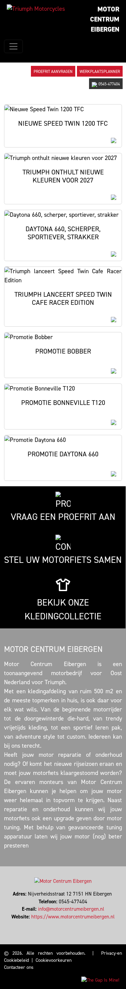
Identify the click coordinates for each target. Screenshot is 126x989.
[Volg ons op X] (61, 924)
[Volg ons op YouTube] (68, 924)
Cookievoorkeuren (54, 960)
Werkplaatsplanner (100, 71)
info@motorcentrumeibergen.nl (71, 909)
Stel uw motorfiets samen (63, 560)
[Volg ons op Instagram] (65, 924)
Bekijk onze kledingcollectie (63, 609)
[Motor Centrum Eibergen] (36, 8)
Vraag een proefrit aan (63, 517)
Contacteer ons (19, 967)
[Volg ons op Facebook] (58, 924)
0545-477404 (109, 84)
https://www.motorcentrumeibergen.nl (73, 916)
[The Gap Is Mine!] (100, 980)
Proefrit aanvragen (53, 71)
